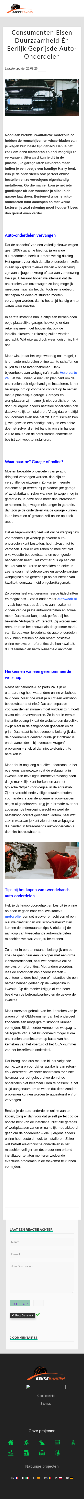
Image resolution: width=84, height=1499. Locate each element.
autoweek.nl (67, 599)
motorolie (13, 916)
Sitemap (45, 1403)
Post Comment (24, 1315)
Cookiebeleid (45, 1395)
